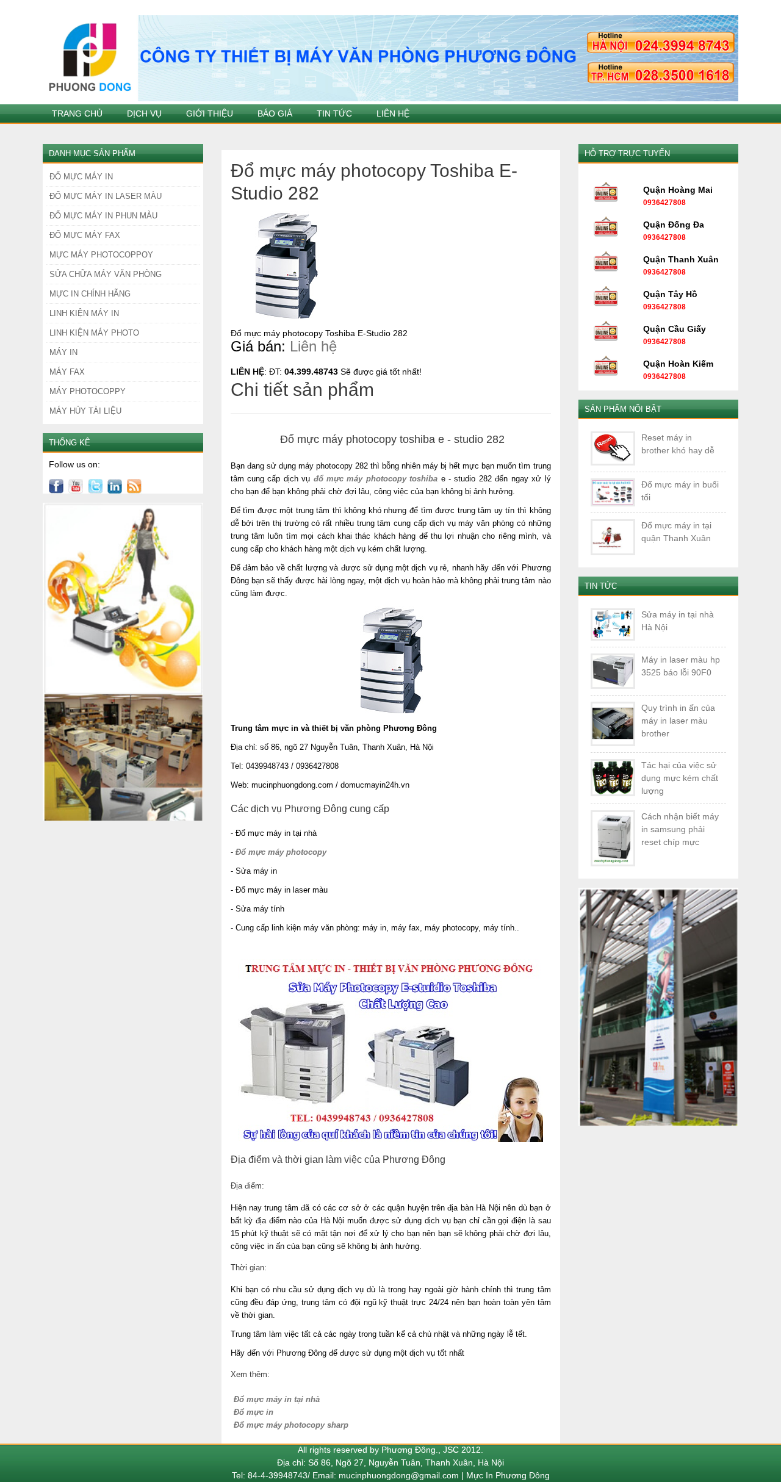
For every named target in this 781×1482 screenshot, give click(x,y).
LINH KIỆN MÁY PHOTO (94, 332)
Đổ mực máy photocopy (281, 852)
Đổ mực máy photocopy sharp (291, 1425)
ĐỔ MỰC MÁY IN (81, 176)
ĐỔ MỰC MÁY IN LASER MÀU (105, 196)
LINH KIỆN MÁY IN (84, 313)
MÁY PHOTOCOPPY (87, 391)
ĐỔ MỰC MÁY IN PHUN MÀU (103, 215)
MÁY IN (63, 352)
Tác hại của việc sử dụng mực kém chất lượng (679, 778)
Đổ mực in (253, 1412)
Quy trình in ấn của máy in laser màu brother (678, 720)
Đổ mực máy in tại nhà (277, 1399)
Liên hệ (313, 346)
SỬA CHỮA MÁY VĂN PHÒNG (105, 274)
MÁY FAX (67, 371)
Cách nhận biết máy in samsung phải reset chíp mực (680, 829)
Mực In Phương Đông (508, 1475)
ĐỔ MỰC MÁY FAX (84, 235)
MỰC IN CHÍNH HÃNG (90, 293)
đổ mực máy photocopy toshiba (376, 478)
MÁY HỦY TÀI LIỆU (85, 410)
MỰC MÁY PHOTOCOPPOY (101, 254)
